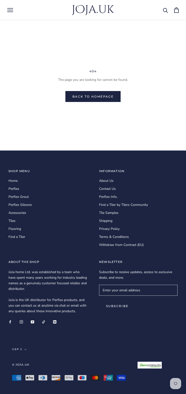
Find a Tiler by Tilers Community (123, 204)
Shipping (105, 220)
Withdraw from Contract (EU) (121, 245)
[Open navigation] (10, 10)
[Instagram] (21, 321)
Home (13, 180)
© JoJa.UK (20, 364)
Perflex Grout (18, 196)
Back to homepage (93, 96)
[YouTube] (32, 321)
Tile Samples (108, 212)
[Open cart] (176, 10)
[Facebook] (10, 321)
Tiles (12, 220)
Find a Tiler (16, 237)
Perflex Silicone (20, 204)
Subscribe (117, 306)
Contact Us (107, 188)
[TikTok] (43, 321)
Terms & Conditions (114, 237)
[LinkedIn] (54, 321)
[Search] (165, 10)
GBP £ (17, 349)
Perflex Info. (108, 196)
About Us (106, 180)
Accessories (17, 212)
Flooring (14, 228)
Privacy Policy (109, 228)
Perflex (13, 188)
